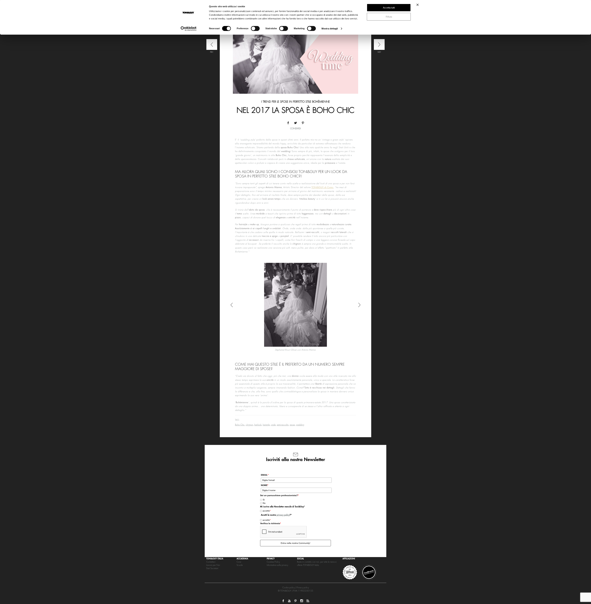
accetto (267, 511)
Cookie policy (288, 587)
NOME (264, 485)
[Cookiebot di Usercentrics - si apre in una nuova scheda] (188, 28)
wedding (300, 425)
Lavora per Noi (213, 565)
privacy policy (283, 515)
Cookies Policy (273, 562)
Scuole (240, 565)
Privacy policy (303, 587)
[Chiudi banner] (417, 5)
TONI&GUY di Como (322, 187)
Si (264, 499)
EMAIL (264, 475)
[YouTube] (289, 601)
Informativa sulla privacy (277, 565)
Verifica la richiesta (270, 523)
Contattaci (210, 562)
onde (273, 425)
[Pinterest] (295, 601)
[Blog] (308, 601)
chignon (249, 425)
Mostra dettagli (330, 28)
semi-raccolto (283, 425)
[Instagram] (302, 601)
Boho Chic (240, 425)
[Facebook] (283, 601)
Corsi (239, 562)
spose (292, 425)
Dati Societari (212, 568)
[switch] (255, 28)
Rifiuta (389, 16)
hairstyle (266, 425)
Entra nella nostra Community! (295, 543)
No (264, 503)
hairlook (257, 425)
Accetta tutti (389, 7)
